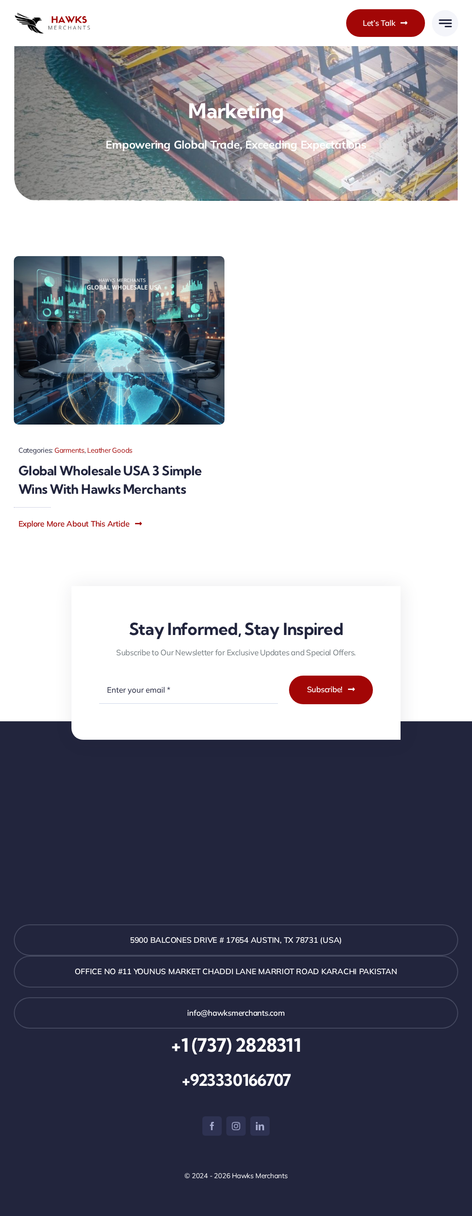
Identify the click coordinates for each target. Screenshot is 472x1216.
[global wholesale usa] (119, 260)
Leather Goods (109, 450)
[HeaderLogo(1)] (61, 16)
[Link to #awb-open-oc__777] (445, 23)
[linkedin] (260, 1126)
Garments (69, 450)
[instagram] (236, 1126)
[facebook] (212, 1126)
